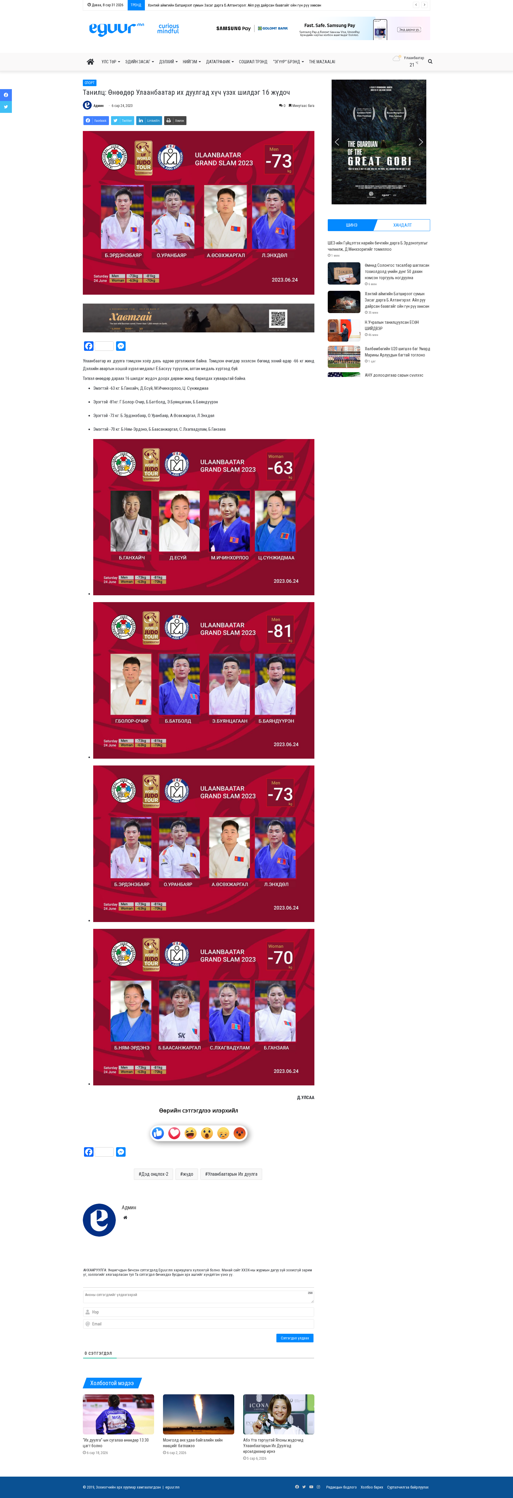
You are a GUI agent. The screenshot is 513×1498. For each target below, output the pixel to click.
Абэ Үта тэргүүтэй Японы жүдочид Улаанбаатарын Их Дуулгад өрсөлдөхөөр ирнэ (273, 1446)
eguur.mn (172, 1487)
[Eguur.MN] (134, 30)
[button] (316, 28)
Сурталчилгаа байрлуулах (408, 1487)
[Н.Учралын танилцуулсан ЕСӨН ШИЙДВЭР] (344, 330)
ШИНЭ (351, 225)
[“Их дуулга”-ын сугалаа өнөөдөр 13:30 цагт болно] (118, 1414)
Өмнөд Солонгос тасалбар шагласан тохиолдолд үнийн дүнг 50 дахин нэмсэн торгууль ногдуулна (397, 271)
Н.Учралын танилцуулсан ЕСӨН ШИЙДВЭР (182, 5)
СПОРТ (90, 83)
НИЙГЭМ (190, 61)
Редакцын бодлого (341, 1487)
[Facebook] (6, 95)
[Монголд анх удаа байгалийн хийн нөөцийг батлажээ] (198, 1414)
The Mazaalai (322, 61)
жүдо (188, 1174)
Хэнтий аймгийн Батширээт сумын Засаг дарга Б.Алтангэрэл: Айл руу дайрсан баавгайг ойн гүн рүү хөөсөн (397, 300)
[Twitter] (6, 107)
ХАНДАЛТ (402, 225)
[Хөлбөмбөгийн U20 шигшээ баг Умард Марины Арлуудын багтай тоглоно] (344, 357)
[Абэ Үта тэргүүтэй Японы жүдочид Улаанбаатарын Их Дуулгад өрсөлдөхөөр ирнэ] (278, 1414)
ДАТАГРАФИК (218, 61)
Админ (99, 106)
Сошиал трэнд (253, 61)
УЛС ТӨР (109, 61)
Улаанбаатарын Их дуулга (232, 1174)
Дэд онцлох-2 (154, 1174)
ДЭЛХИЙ (166, 61)
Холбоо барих (372, 1487)
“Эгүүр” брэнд (286, 61)
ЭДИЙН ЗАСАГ (137, 61)
